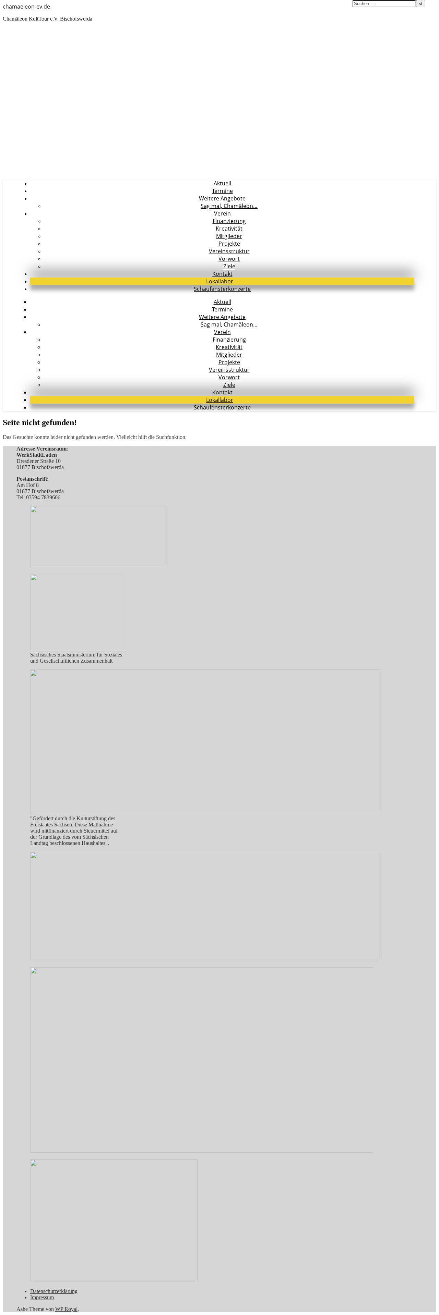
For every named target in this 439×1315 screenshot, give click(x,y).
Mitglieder (229, 236)
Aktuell (222, 183)
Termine (222, 191)
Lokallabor (219, 281)
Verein (222, 213)
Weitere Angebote (222, 198)
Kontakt (222, 274)
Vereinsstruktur (229, 251)
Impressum (42, 1297)
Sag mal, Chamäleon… (229, 206)
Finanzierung (229, 221)
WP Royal (66, 1309)
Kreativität (229, 228)
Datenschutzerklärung (54, 1291)
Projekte (229, 243)
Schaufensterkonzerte (222, 289)
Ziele (229, 266)
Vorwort (229, 258)
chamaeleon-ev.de (26, 6)
